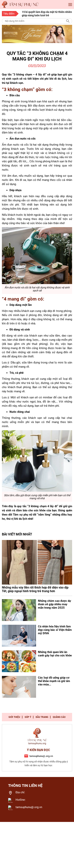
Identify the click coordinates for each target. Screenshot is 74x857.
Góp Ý (28, 717)
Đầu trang (42, 717)
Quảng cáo (59, 717)
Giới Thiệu (14, 717)
